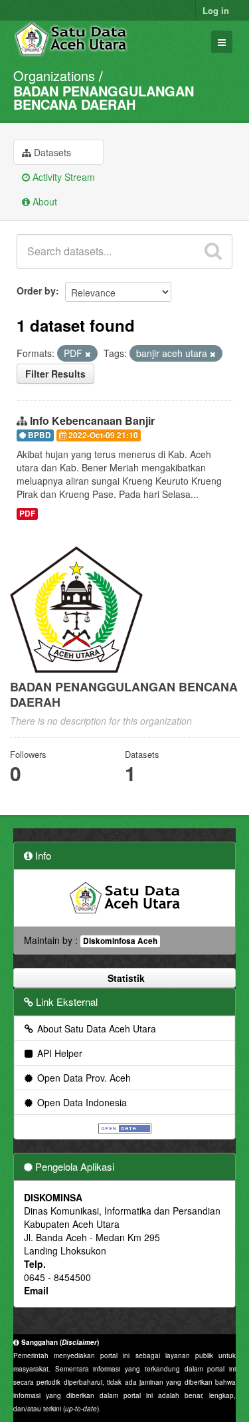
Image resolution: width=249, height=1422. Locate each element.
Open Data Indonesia (81, 1102)
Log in (216, 10)
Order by (36, 290)
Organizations (54, 75)
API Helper (58, 1053)
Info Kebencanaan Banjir (92, 420)
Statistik (125, 978)
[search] (213, 251)
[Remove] (88, 353)
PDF (27, 513)
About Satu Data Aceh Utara (95, 1028)
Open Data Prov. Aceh (83, 1077)
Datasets (51, 152)
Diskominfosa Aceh (120, 941)
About (43, 201)
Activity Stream (62, 176)
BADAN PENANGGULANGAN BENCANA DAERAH (103, 97)
